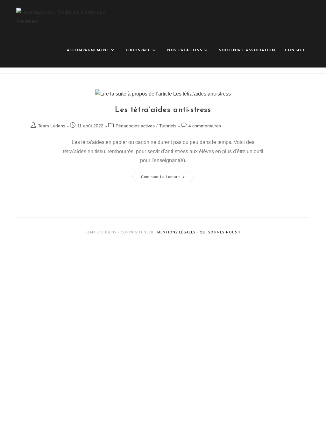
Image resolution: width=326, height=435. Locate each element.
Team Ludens (51, 125)
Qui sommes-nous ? (220, 232)
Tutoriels (167, 125)
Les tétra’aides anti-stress (163, 110)
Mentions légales (176, 232)
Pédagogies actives (135, 125)
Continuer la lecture (167, 175)
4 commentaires (204, 125)
